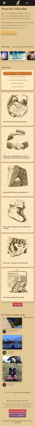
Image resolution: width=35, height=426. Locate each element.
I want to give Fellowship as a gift (18, 80)
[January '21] (17, 55)
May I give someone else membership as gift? (17, 227)
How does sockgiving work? (13, 297)
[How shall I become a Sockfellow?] (17, 176)
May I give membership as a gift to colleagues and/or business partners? (16, 157)
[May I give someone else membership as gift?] (17, 211)
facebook (17, 392)
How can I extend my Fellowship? (15, 263)
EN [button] (27, 3)
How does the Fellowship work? (15, 122)
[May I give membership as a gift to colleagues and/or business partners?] (17, 140)
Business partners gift (17, 86)
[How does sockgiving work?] (17, 281)
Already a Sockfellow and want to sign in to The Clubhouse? (17, 421)
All (17, 73)
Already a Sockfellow (17, 83)
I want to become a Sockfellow (17, 76)
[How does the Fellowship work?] (17, 106)
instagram (27, 392)
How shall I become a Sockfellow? (15, 192)
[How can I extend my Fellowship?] (17, 247)
